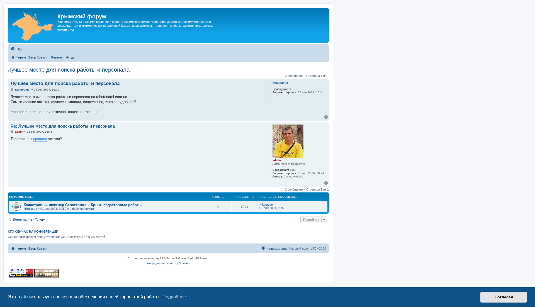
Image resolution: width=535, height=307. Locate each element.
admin (277, 160)
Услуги (89, 208)
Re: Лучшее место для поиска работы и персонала (63, 126)
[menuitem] (16, 49)
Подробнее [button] (174, 296)
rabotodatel (280, 82)
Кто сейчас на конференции (33, 231)
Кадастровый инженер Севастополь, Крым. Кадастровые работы (83, 205)
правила (40, 139)
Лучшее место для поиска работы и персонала (69, 70)
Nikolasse (30, 208)
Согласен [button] (504, 297)
